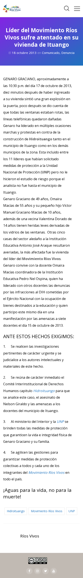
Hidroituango (16, 511)
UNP (72, 511)
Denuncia (67, 53)
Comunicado (51, 53)
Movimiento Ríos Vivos (46, 511)
